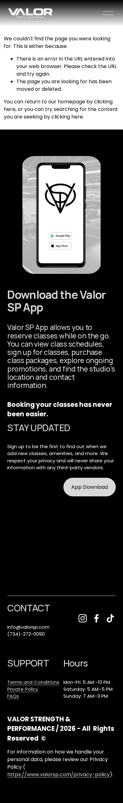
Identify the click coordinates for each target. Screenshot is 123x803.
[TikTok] (110, 618)
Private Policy (22, 689)
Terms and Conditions (33, 682)
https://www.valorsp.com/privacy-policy (58, 774)
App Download (89, 487)
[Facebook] (96, 618)
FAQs (13, 696)
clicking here (67, 116)
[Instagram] (82, 618)
